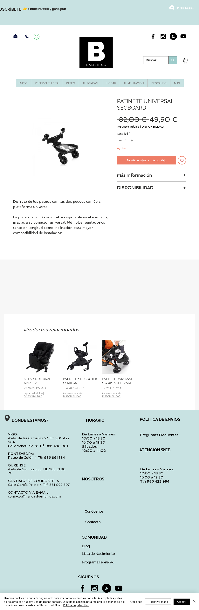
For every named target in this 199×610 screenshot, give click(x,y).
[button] (185, 60)
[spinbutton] (126, 140)
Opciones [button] (136, 602)
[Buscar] (172, 60)
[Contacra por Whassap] (36, 36)
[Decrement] (120, 140)
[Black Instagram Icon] (163, 36)
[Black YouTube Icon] (183, 36)
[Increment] (132, 140)
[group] (99, 369)
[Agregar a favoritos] (182, 160)
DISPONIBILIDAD (153, 126)
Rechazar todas (158, 602)
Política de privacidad (76, 605)
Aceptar (181, 602)
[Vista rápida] (41, 357)
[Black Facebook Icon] (153, 36)
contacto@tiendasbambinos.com (34, 496)
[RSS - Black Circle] (173, 36)
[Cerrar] (194, 601)
